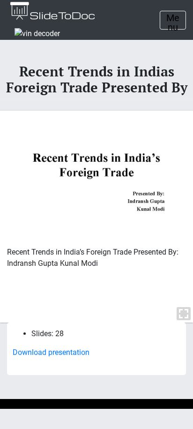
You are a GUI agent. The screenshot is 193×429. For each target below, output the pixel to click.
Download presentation (51, 352)
